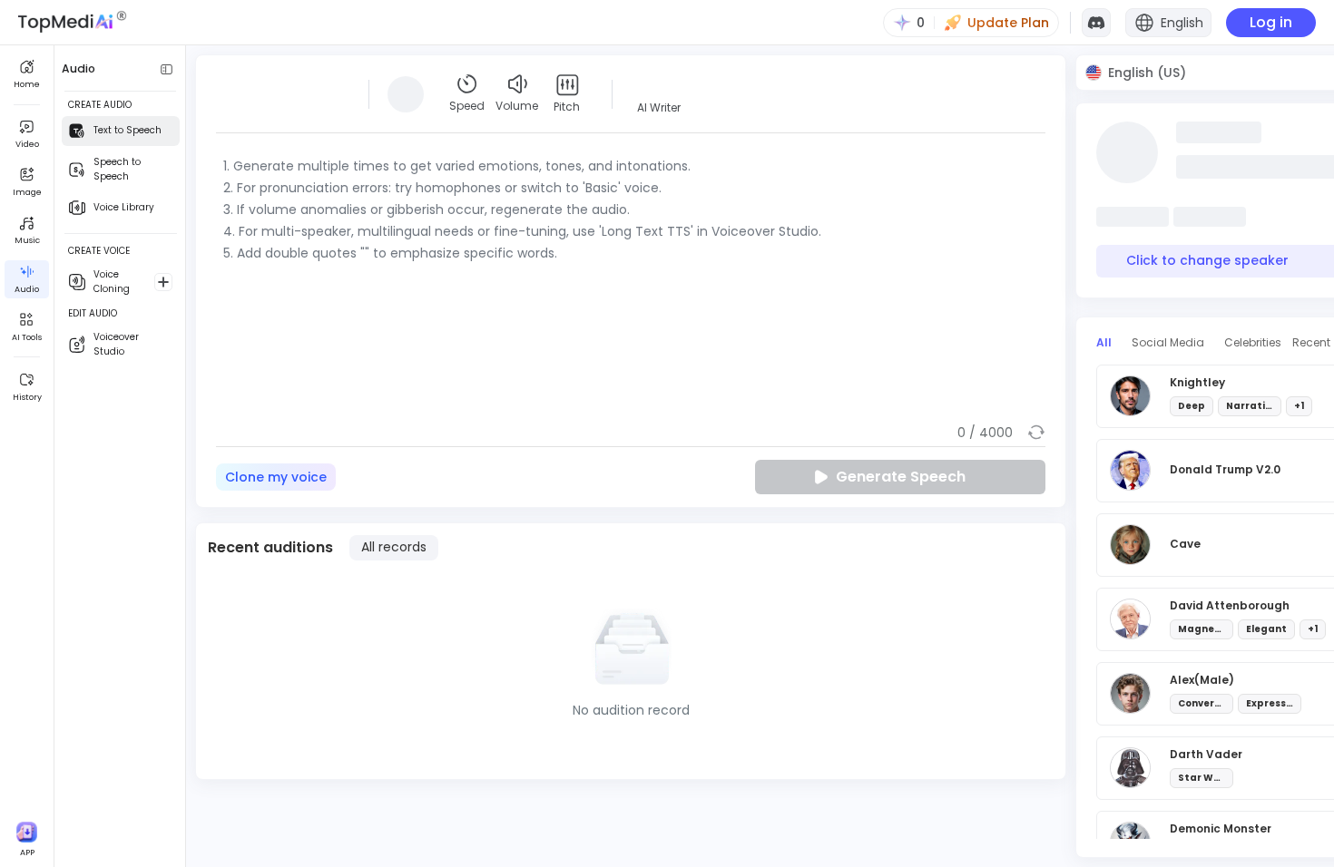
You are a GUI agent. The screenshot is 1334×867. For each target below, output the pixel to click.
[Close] (846, 232)
